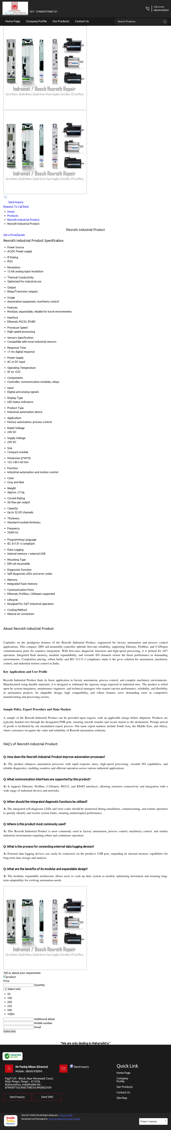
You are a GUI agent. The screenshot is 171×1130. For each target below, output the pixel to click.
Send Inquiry (15, 202)
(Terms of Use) (66, 1115)
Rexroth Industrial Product (23, 219)
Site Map (122, 1097)
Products (12, 215)
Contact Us (82, 21)
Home (11, 211)
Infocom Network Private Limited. (65, 1119)
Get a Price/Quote (14, 234)
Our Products (61, 21)
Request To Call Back (16, 206)
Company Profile (36, 21)
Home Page (12, 21)
